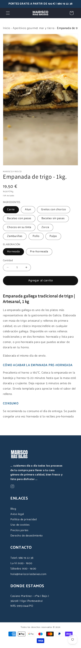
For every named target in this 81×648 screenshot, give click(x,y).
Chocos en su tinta (19, 227)
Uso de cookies (19, 525)
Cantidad (8, 261)
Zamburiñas (14, 236)
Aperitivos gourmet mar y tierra (33, 28)
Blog (13, 509)
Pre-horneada (39, 251)
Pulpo (53, 236)
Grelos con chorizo (53, 209)
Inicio (6, 28)
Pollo (36, 236)
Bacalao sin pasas (53, 218)
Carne (11, 209)
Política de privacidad (23, 519)
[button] (8, 13)
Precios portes (19, 530)
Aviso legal (17, 514)
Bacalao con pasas (19, 218)
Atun (28, 209)
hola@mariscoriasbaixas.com (28, 574)
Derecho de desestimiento (26, 535)
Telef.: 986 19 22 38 (21, 558)
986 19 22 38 (65, 4)
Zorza (45, 227)
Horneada (13, 251)
